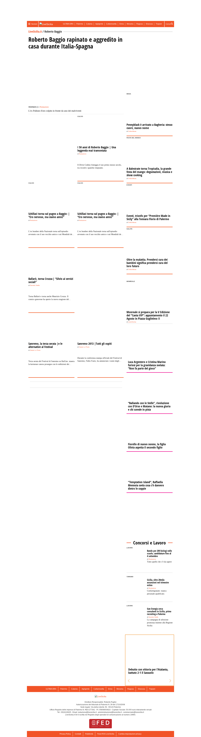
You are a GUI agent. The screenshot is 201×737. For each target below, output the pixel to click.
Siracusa (149, 24)
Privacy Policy (65, 734)
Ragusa (139, 24)
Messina (130, 24)
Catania (89, 24)
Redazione (44, 107)
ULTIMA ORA (68, 24)
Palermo (79, 24)
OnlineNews (132, 131)
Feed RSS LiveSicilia (105, 734)
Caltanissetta (111, 24)
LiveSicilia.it (35, 31)
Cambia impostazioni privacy (129, 734)
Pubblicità (89, 734)
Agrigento (99, 24)
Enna (121, 24)
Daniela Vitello (35, 285)
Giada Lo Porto (35, 350)
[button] (129, 681)
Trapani (159, 24)
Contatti (78, 734)
